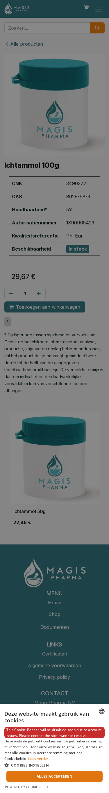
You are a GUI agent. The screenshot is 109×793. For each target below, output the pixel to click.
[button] (54, 765)
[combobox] (102, 711)
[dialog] (54, 748)
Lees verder (38, 758)
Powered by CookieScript (26, 787)
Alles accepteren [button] (54, 776)
